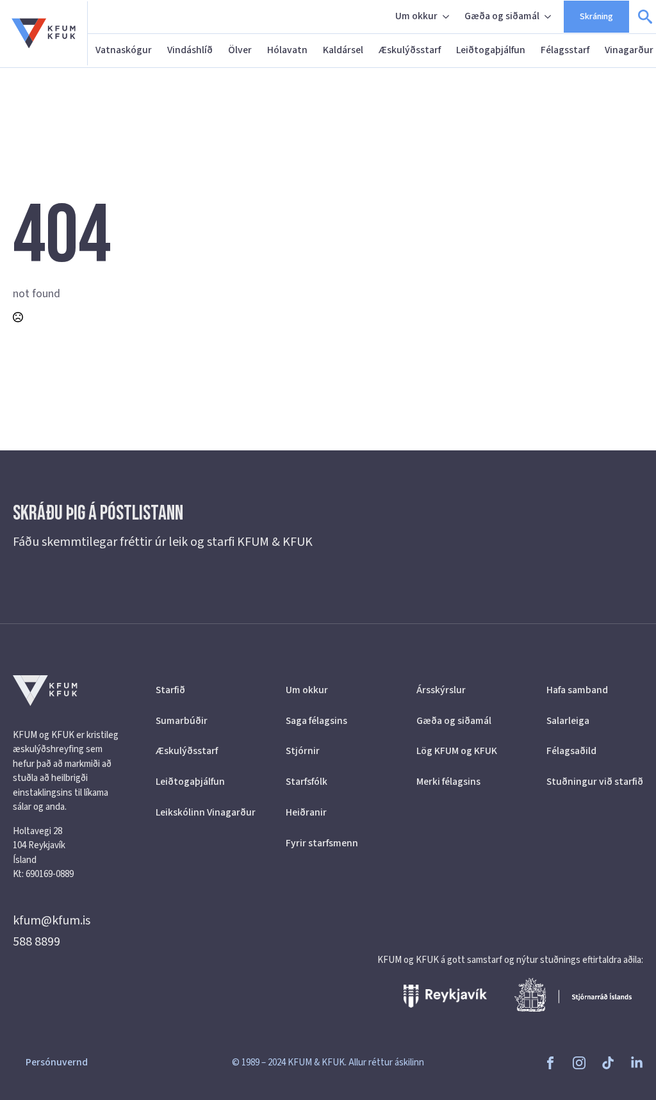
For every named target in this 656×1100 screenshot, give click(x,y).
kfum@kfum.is (51, 921)
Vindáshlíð (190, 50)
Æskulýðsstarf (410, 50)
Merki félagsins (448, 782)
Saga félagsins (316, 721)
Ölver (240, 50)
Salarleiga (567, 721)
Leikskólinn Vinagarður (204, 812)
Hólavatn (287, 50)
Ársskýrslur (441, 690)
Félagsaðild (571, 751)
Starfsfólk (306, 782)
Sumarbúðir (182, 721)
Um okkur (416, 16)
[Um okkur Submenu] (447, 16)
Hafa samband (577, 690)
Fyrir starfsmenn (322, 843)
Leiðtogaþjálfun (490, 50)
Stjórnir (303, 751)
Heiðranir (306, 812)
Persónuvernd (57, 1062)
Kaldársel (343, 50)
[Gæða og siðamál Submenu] (549, 16)
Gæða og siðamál (501, 16)
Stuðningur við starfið (594, 782)
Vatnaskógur (123, 50)
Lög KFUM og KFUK (456, 751)
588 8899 (36, 942)
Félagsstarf (565, 50)
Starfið (170, 690)
